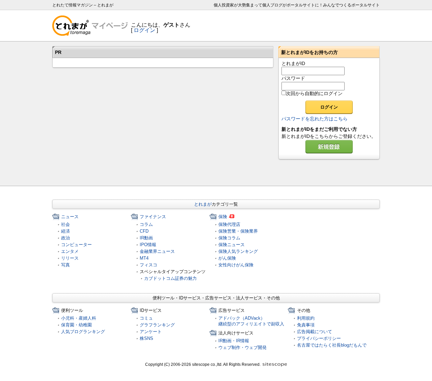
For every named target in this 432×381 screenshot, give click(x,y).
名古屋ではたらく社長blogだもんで (332, 345)
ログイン (144, 30)
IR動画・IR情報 (233, 340)
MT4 (144, 258)
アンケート (151, 331)
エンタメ (70, 251)
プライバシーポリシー (319, 338)
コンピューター (76, 244)
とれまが (203, 204)
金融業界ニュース (157, 251)
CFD (144, 231)
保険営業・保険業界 (238, 231)
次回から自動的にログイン (314, 93)
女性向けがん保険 (235, 264)
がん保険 (227, 258)
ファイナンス (153, 216)
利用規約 (306, 318)
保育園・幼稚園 (76, 324)
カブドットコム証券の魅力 (170, 278)
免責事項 (306, 324)
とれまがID (293, 63)
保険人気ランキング (238, 251)
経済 (65, 231)
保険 (222, 216)
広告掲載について (314, 331)
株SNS (146, 338)
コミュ (146, 318)
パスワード (293, 78)
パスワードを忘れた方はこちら (314, 118)
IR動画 (146, 237)
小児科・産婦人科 (78, 318)
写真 (65, 264)
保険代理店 (229, 224)
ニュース (70, 216)
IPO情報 (148, 244)
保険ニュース (231, 244)
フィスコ (148, 264)
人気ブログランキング (83, 331)
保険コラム (229, 237)
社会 (65, 224)
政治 (65, 237)
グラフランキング (157, 324)
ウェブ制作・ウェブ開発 (242, 347)
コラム (146, 224)
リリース (70, 258)
